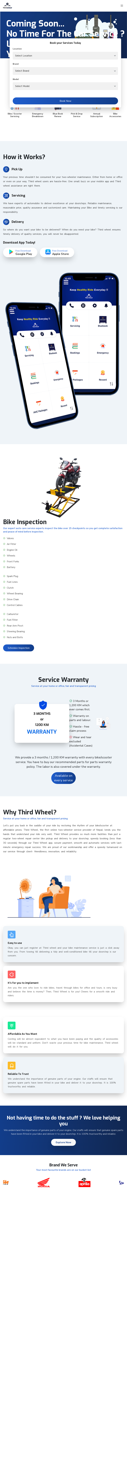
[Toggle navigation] (121, 5)
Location (17, 48)
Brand (16, 64)
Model (16, 79)
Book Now (65, 101)
